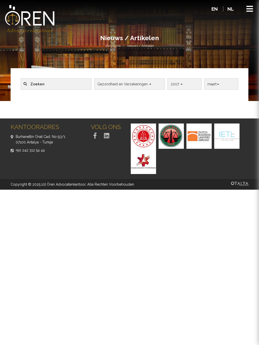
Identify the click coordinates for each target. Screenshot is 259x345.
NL (230, 9)
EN (215, 9)
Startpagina (113, 45)
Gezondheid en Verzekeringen (123, 84)
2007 (175, 84)
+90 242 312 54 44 (30, 150)
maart (212, 84)
